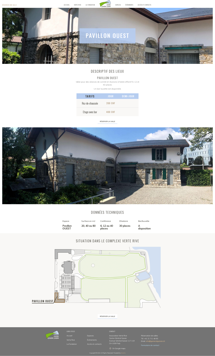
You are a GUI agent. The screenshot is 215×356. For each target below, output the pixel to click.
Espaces (90, 336)
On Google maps (118, 348)
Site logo (105, 3)
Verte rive (77, 5)
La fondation (90, 5)
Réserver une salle (9, 5)
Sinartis (123, 353)
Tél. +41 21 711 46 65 (149, 339)
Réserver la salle (107, 121)
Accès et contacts (144, 5)
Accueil (67, 5)
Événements (129, 5)
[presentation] (8, 166)
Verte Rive (71, 340)
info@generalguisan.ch (153, 341)
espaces (118, 5)
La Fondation (72, 344)
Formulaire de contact (150, 345)
